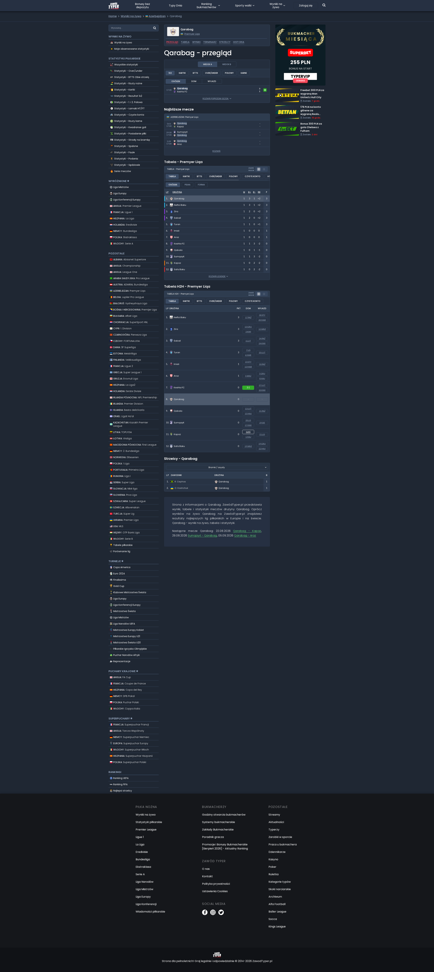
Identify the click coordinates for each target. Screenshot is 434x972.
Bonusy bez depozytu (142, 5)
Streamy (274, 815)
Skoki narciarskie (280, 889)
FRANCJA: (122, 212)
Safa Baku (179, 446)
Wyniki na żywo (276, 5)
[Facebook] (205, 912)
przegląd (172, 42)
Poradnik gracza (213, 837)
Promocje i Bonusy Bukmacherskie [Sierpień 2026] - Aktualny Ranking (225, 846)
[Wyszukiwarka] (324, 5)
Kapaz (177, 434)
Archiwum (275, 897)
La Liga (140, 844)
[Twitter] (221, 912)
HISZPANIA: (123, 218)
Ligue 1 (140, 837)
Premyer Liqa (192, 34)
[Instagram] (213, 912)
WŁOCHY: (123, 243)
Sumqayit (179, 422)
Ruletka (274, 874)
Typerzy (274, 829)
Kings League (277, 926)
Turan (177, 352)
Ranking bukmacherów (206, 5)
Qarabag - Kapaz (176, 122)
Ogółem (175, 81)
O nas (206, 869)
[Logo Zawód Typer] (113, 5)
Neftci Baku (180, 317)
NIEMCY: (125, 231)
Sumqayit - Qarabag (178, 131)
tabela (185, 42)
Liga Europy (119, 193)
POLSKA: (125, 237)
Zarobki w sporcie (280, 837)
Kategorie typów (280, 882)
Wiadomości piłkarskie (150, 912)
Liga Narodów (144, 882)
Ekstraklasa (143, 867)
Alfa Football (277, 904)
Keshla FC (179, 387)
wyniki (196, 42)
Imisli (176, 364)
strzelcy (224, 42)
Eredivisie (142, 852)
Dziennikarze (277, 852)
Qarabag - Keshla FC (178, 87)
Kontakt (207, 876)
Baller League (277, 912)
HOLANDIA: (125, 224)
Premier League (146, 829)
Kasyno (273, 859)
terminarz (209, 42)
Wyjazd (212, 81)
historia (238, 42)
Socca (273, 919)
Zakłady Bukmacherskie (218, 829)
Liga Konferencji (146, 904)
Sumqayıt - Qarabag (202, 535)
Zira (176, 329)
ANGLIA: (127, 206)
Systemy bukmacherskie (218, 822)
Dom (193, 81)
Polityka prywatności (216, 884)
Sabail (177, 340)
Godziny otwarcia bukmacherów (223, 815)
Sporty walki (243, 5)
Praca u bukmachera (283, 844)
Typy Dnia (175, 5)
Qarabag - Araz (174, 140)
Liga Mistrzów (121, 187)
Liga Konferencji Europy (127, 199)
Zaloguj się (305, 5)
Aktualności (276, 822)
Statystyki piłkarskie (149, 822)
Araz (176, 375)
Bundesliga (143, 859)
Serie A (140, 874)
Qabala (178, 411)
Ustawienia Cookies (215, 891)
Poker (272, 867)
